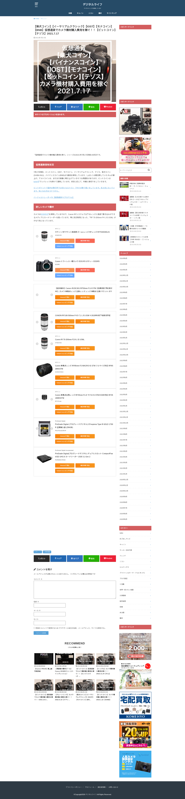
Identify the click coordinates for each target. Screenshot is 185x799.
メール (37, 610)
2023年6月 (123, 309)
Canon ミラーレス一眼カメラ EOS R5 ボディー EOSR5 (77, 261)
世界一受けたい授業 (127, 590)
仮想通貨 (47, 552)
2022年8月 (123, 366)
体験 (70, 13)
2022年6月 (123, 377)
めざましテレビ (125, 539)
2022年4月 (123, 389)
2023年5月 (123, 315)
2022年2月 (123, 400)
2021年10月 (124, 423)
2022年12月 (124, 343)
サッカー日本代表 (126, 550)
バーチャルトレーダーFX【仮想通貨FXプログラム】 (54, 197)
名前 (36, 602)
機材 (100, 13)
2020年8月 (123, 502)
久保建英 (123, 595)
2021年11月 (124, 417)
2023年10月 (124, 287)
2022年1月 (123, 406)
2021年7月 (123, 440)
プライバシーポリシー (74, 787)
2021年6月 (123, 445)
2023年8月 (123, 298)
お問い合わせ (113, 787)
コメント (38, 579)
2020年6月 (123, 514)
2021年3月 (123, 462)
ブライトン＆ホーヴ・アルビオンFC (132, 573)
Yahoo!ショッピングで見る (65, 246)
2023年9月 (123, 292)
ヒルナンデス (124, 567)
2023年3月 (123, 326)
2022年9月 (123, 360)
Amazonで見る (64, 241)
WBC (121, 533)
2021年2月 (123, 468)
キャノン (80, 13)
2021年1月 (123, 474)
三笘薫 (122, 584)
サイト (36, 619)
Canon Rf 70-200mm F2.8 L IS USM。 (70, 339)
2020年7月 (123, 508)
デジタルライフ (92, 4)
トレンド (123, 556)
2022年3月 (123, 394)
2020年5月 (123, 519)
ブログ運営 (123, 578)
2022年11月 (124, 349)
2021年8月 (123, 434)
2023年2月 (123, 332)
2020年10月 (124, 491)
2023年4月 (123, 321)
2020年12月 (124, 479)
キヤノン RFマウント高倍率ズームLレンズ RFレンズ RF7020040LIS (82, 232)
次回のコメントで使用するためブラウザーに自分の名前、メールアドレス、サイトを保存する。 (70, 628)
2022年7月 (123, 372)
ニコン (91, 13)
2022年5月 (123, 383)
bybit (35, 182)
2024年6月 (123, 258)
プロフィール (89, 787)
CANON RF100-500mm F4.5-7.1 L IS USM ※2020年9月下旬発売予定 (82, 315)
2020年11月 (124, 485)
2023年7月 (123, 304)
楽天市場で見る (85, 241)
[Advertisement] (75, 137)
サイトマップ (111, 13)
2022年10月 (124, 355)
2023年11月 (124, 281)
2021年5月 (123, 451)
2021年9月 (123, 428)
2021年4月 (123, 457)
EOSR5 (44, 214)
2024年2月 (123, 270)
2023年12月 (124, 275)
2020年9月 (123, 496)
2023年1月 (123, 338)
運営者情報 (102, 787)
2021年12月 (124, 411)
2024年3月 (123, 264)
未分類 (122, 612)
